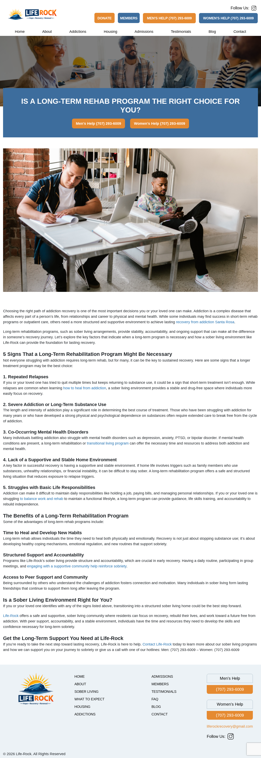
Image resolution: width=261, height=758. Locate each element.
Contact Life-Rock (157, 644)
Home (20, 32)
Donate (104, 18)
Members (128, 18)
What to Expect (89, 699)
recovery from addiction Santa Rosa (205, 322)
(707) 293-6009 (230, 689)
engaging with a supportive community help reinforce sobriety (76, 566)
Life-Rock (11, 616)
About (47, 32)
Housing (110, 32)
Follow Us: (240, 8)
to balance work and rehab (41, 499)
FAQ (155, 699)
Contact (239, 32)
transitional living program (108, 443)
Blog (212, 32)
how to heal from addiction (84, 388)
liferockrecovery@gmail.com (230, 726)
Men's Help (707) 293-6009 (169, 18)
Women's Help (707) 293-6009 (228, 18)
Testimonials (181, 32)
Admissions (144, 32)
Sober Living (86, 692)
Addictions (77, 32)
